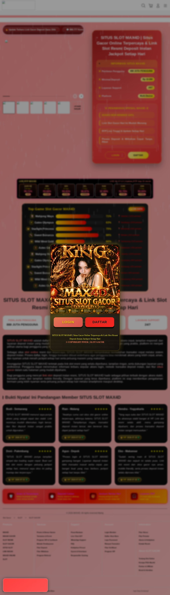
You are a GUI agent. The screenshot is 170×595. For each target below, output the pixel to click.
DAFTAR (99, 322)
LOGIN (68, 322)
